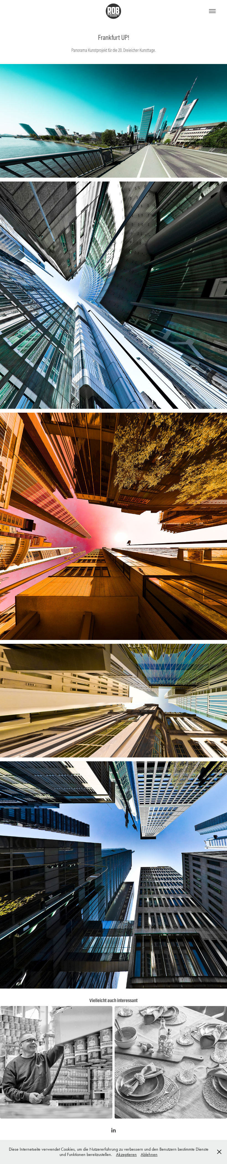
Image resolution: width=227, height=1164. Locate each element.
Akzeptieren (126, 1154)
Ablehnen (149, 1154)
